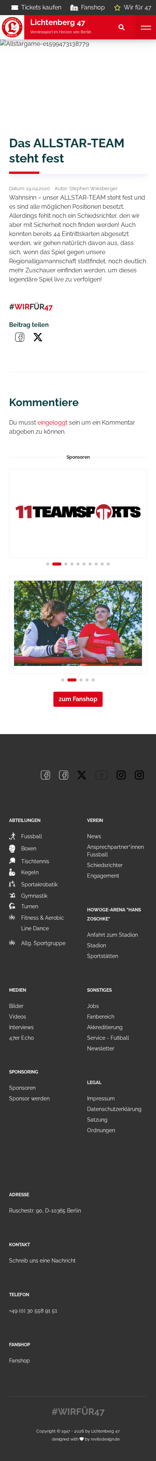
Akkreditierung (105, 1027)
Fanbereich (100, 1017)
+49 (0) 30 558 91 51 (33, 1311)
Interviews (21, 1027)
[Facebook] (45, 775)
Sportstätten (102, 956)
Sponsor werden (29, 1098)
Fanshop (93, 7)
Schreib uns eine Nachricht (42, 1261)
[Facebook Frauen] (63, 775)
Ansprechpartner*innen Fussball (115, 851)
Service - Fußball (108, 1038)
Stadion (96, 945)
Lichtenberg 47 (105, 1431)
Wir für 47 (137, 7)
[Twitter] (81, 775)
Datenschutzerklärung (114, 1109)
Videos (17, 1017)
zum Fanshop (78, 699)
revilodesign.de (105, 1439)
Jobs (93, 1006)
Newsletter (100, 1048)
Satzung (97, 1120)
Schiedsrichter (105, 865)
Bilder (16, 1006)
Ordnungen (101, 1130)
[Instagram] (121, 775)
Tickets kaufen (41, 7)
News (94, 836)
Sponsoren (22, 1088)
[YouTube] (101, 775)
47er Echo (21, 1038)
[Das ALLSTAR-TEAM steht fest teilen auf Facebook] (19, 337)
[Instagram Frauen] (139, 775)
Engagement (103, 876)
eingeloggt (52, 422)
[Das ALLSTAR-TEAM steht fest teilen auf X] (37, 337)
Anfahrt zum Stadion (112, 935)
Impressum (101, 1098)
